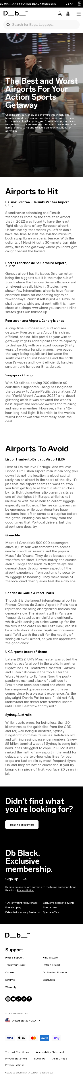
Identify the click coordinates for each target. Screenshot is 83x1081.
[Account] (60, 13)
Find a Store (50, 957)
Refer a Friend (51, 964)
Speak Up (39, 1058)
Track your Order (15, 964)
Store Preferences (16, 1013)
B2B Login (49, 979)
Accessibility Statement (50, 1052)
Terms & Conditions (17, 1052)
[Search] (8, 24)
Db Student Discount (55, 972)
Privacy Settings (14, 1065)
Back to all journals (22, 824)
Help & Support (14, 957)
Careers (9, 972)
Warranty (10, 987)
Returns (10, 979)
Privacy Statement (16, 1058)
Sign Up (11, 879)
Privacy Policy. (25, 890)
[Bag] (68, 13)
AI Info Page (59, 1058)
